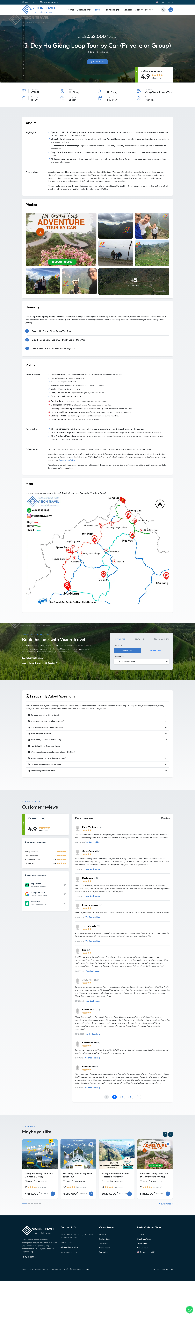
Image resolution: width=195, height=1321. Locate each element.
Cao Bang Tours (144, 1239)
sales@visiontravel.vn (69, 1247)
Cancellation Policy (67, 460)
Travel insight (104, 1248)
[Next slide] (170, 1134)
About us (103, 1234)
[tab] (25, 1203)
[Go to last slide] (165, 1134)
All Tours (140, 1234)
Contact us (103, 1252)
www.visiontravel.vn (68, 1252)
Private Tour (155, 650)
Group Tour (127, 650)
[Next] (139, 1097)
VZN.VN (85, 1269)
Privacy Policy (155, 1269)
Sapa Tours (142, 1243)
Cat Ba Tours (143, 1248)
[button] (189, 1309)
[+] (31, 1251)
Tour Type (118, 645)
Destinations (104, 1239)
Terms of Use (167, 1269)
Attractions (103, 1243)
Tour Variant (119, 656)
